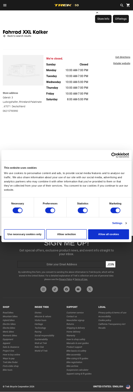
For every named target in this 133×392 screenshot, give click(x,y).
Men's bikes (8, 331)
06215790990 (10, 110)
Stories (38, 312)
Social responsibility (44, 335)
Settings (117, 223)
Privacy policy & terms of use (112, 312)
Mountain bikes (10, 316)
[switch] (50, 210)
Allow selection (66, 234)
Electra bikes (9, 328)
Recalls (102, 328)
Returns (70, 324)
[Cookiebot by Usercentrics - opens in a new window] (114, 155)
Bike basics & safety (76, 350)
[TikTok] (55, 289)
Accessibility (104, 316)
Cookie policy (104, 320)
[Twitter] (90, 289)
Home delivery (73, 331)
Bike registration (74, 362)
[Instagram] (43, 289)
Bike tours (7, 370)
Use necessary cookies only (24, 234)
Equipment (8, 339)
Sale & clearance (11, 347)
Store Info (103, 18)
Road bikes (8, 312)
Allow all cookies (108, 234)
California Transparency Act (111, 324)
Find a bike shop (11, 366)
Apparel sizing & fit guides (79, 373)
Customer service (75, 312)
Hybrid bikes (9, 320)
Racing (38, 331)
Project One (8, 350)
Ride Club (39, 347)
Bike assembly (73, 354)
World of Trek (41, 350)
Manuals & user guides (77, 343)
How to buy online (11, 354)
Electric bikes (9, 324)
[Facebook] (67, 289)
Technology (40, 328)
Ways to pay (9, 358)
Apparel (6, 343)
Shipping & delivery (75, 328)
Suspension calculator (77, 370)
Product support (74, 347)
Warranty (70, 335)
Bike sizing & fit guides (77, 358)
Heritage (39, 324)
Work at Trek (41, 343)
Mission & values (43, 316)
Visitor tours (40, 320)
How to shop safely (75, 339)
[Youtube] (78, 289)
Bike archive (72, 366)
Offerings (121, 18)
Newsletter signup (75, 320)
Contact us (71, 316)
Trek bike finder (10, 362)
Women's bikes (10, 335)
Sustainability (41, 339)
